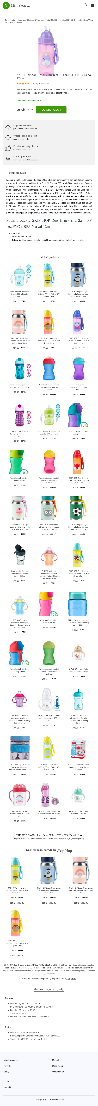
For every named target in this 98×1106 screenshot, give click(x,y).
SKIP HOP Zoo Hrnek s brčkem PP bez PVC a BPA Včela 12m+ (49, 294)
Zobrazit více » (62, 93)
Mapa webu (57, 1066)
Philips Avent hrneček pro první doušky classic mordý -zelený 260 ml (78, 622)
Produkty (13, 20)
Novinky (7, 1066)
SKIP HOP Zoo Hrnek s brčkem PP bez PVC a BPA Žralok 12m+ (49, 767)
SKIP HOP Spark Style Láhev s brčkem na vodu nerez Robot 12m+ (49, 527)
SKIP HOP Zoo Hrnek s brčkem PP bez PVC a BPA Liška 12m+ (78, 480)
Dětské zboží (31, 20)
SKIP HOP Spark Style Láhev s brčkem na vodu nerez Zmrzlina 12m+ (20, 527)
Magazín (56, 1060)
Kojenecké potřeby (43, 20)
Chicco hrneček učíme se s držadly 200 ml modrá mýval (19, 294)
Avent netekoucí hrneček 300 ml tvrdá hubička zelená (49, 671)
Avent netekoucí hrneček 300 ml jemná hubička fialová (78, 387)
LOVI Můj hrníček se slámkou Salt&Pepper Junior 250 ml (19, 573)
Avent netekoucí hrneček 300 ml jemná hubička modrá (49, 387)
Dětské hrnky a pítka (58, 20)
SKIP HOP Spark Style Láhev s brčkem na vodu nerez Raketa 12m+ (78, 294)
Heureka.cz (22, 20)
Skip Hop (30, 93)
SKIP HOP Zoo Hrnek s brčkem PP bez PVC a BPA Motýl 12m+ (78, 340)
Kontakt (7, 1087)
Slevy (6, 1072)
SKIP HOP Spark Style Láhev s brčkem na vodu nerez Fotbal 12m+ (78, 527)
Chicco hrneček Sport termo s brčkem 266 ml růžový (19, 433)
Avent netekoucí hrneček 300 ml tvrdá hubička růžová (49, 480)
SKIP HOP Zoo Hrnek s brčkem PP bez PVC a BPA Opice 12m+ (49, 340)
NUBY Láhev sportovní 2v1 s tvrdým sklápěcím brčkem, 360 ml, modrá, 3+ (19, 767)
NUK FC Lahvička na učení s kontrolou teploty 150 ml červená (78, 767)
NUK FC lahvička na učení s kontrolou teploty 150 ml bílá (49, 718)
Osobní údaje (58, 1072)
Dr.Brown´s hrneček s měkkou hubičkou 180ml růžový (19, 813)
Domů (7, 20)
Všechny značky (11, 1060)
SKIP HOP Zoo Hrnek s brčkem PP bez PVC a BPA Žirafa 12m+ (78, 573)
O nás (6, 1081)
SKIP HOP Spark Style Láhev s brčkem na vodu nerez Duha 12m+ (20, 340)
